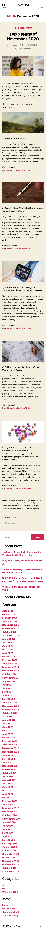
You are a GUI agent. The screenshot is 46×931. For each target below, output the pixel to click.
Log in (5, 905)
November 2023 (10, 709)
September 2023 (11, 716)
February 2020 (10, 843)
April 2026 (7, 611)
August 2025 (9, 639)
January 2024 (9, 702)
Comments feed (10, 912)
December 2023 (10, 706)
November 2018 (10, 864)
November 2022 (10, 752)
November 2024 (10, 670)
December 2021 (10, 766)
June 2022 (7, 755)
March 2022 (8, 759)
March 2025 (8, 656)
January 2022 (9, 762)
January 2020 (9, 847)
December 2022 (10, 748)
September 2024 (11, 678)
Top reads (12, 523)
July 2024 (7, 685)
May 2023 (7, 730)
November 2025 (10, 628)
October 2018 (9, 868)
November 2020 (10, 811)
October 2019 (9, 850)
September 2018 (10, 871)
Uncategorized (25, 28)
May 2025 (7, 649)
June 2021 (7, 787)
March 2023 (8, 737)
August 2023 (9, 720)
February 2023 (9, 741)
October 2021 (9, 773)
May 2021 (7, 790)
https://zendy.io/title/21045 (19, 170)
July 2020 (7, 826)
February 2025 (9, 660)
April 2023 (7, 734)
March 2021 (8, 797)
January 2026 (9, 621)
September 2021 (10, 776)
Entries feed (8, 908)
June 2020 (7, 829)
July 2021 (7, 783)
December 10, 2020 (30, 45)
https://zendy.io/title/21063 (19, 408)
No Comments (25, 49)
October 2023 (9, 713)
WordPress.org (10, 915)
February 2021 (9, 801)
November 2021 (10, 769)
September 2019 (10, 854)
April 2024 (7, 695)
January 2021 (9, 804)
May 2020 (7, 833)
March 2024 (8, 699)
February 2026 (9, 618)
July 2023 (7, 723)
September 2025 (11, 635)
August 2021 (8, 780)
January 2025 (9, 663)
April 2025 (7, 653)
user (15, 45)
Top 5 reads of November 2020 (23, 36)
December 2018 (10, 861)
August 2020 (9, 822)
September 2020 (11, 819)
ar (3, 885)
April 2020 (7, 836)
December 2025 (10, 625)
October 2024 (9, 674)
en (14, 28)
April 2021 (7, 794)
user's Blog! (23, 5)
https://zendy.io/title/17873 (19, 488)
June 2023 (7, 727)
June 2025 (7, 646)
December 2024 (10, 667)
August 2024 (9, 681)
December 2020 (10, 808)
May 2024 (7, 692)
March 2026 (8, 614)
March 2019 (8, 857)
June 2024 (7, 688)
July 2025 (7, 642)
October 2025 (9, 632)
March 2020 (8, 840)
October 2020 (9, 815)
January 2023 (9, 744)
